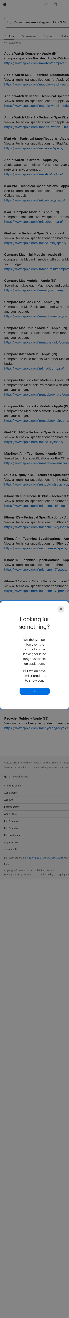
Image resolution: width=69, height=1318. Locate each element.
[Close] (61, 609)
